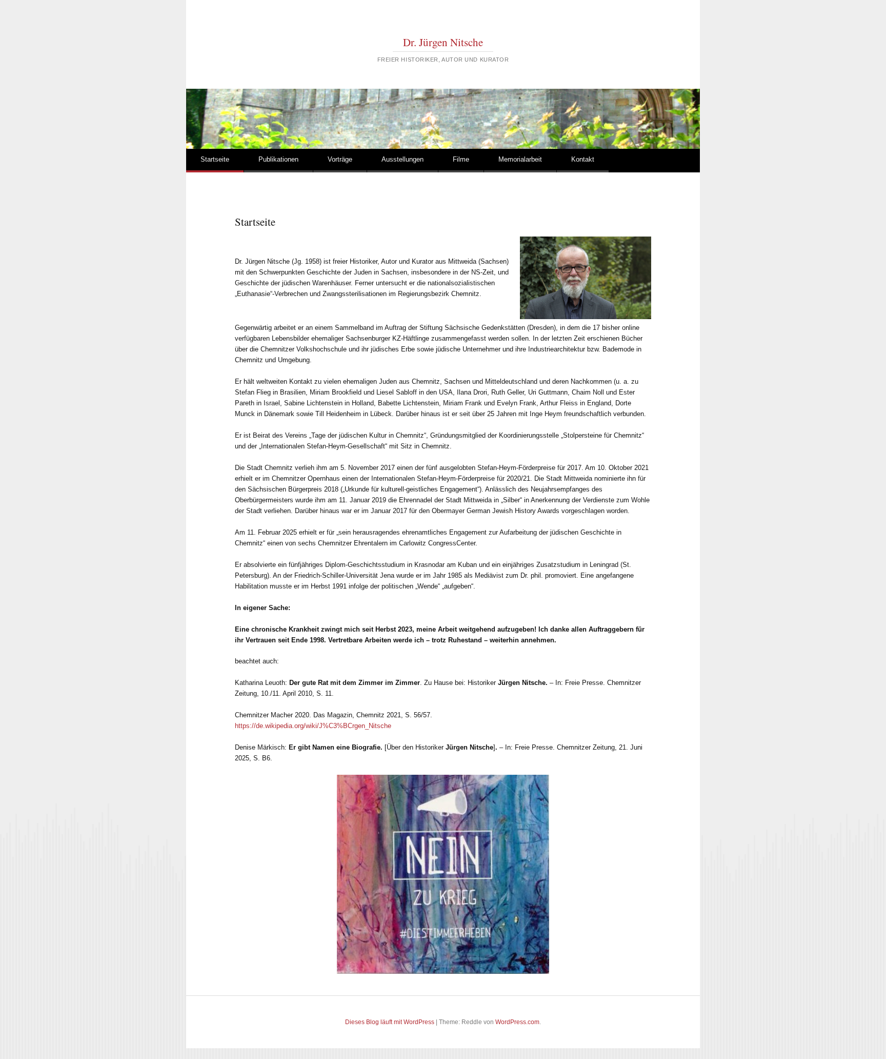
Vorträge (340, 159)
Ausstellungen (402, 159)
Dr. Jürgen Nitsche (443, 42)
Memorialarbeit (520, 159)
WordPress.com (517, 1022)
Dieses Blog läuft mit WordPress (389, 1022)
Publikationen (278, 159)
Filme (461, 159)
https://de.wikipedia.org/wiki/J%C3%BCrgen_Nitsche (313, 726)
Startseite (214, 159)
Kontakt (582, 159)
